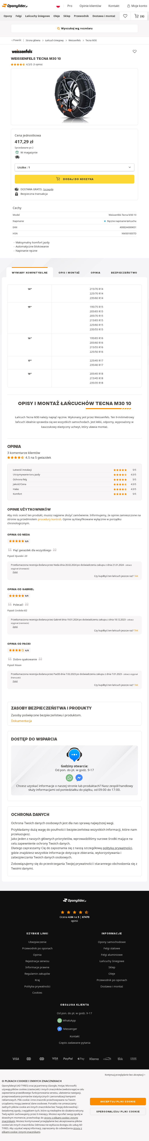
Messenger (70, 1029)
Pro (69, 6)
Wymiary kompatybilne (30, 272)
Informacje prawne (37, 967)
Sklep (66, 16)
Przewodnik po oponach (37, 948)
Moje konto (139, 6)
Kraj (37, 980)
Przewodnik (81, 16)
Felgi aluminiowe (111, 954)
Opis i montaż (69, 272)
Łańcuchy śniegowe (37, 16)
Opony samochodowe (112, 942)
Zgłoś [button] (15, 572)
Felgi (19, 16)
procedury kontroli (49, 519)
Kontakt (113, 6)
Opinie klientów (90, 6)
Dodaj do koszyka (78, 179)
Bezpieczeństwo (124, 272)
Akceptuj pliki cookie (118, 1101)
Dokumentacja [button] (21, 721)
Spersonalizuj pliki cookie (118, 1111)
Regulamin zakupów (37, 973)
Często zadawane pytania (74, 1042)
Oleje (56, 16)
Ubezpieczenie (37, 942)
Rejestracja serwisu (37, 961)
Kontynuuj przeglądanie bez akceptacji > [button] (125, 1074)
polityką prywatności (117, 848)
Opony (8, 16)
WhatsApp (69, 1020)
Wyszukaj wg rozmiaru (76, 28)
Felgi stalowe (112, 948)
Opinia (95, 272)
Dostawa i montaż (103, 16)
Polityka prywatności (37, 986)
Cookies (37, 992)
